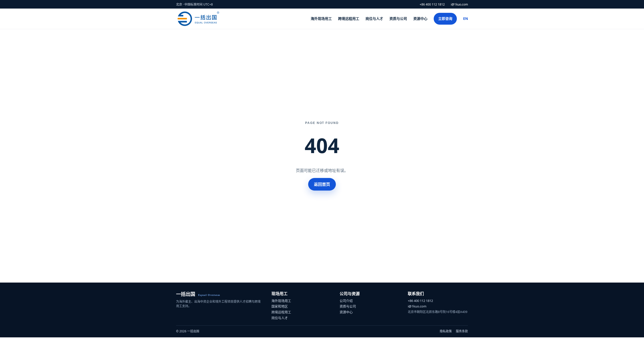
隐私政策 (446, 331)
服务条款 (462, 331)
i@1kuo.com (459, 4)
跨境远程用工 (348, 18)
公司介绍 (346, 300)
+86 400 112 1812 (432, 4)
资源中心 (420, 18)
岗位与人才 (374, 18)
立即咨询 (445, 18)
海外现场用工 (321, 18)
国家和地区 (279, 306)
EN (465, 18)
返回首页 (322, 184)
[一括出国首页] (198, 19)
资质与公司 (398, 18)
